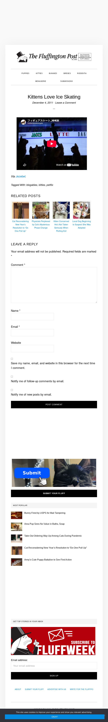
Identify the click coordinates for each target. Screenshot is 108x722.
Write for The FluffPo (81, 689)
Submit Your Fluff (34, 689)
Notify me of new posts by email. (31, 394)
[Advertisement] (54, 22)
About (18, 689)
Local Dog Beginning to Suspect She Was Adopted (81, 224)
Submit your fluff (54, 493)
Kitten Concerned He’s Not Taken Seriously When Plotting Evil (61, 226)
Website (16, 343)
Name (15, 311)
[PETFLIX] (53, 81)
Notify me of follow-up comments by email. (37, 381)
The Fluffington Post (54, 57)
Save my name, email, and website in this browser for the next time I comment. (53, 365)
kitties (42, 185)
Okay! (55, 717)
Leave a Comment (65, 102)
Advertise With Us (56, 689)
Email (15, 327)
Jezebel (20, 176)
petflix (50, 185)
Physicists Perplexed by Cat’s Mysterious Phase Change (41, 224)
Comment (18, 265)
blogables (31, 185)
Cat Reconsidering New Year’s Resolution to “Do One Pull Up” (20, 226)
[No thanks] (104, 715)
